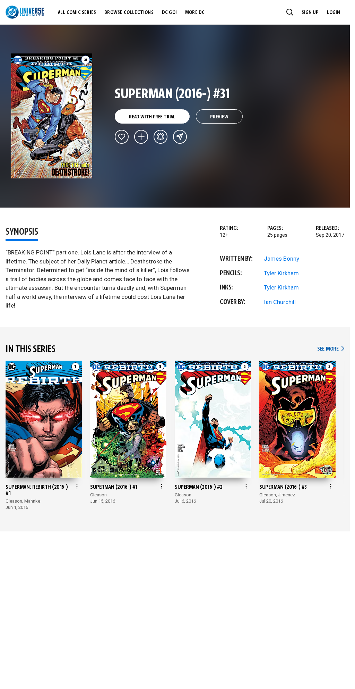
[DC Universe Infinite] (25, 12)
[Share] (180, 137)
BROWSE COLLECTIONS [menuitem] (129, 12)
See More (330, 349)
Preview (219, 117)
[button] (290, 12)
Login (333, 12)
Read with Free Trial (152, 117)
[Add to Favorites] (122, 137)
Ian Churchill (280, 302)
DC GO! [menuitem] (169, 12)
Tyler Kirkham (281, 273)
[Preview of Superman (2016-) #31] (52, 115)
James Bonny (281, 258)
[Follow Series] (160, 137)
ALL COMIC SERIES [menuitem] (77, 12)
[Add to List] (141, 137)
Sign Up (310, 12)
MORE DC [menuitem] (195, 12)
